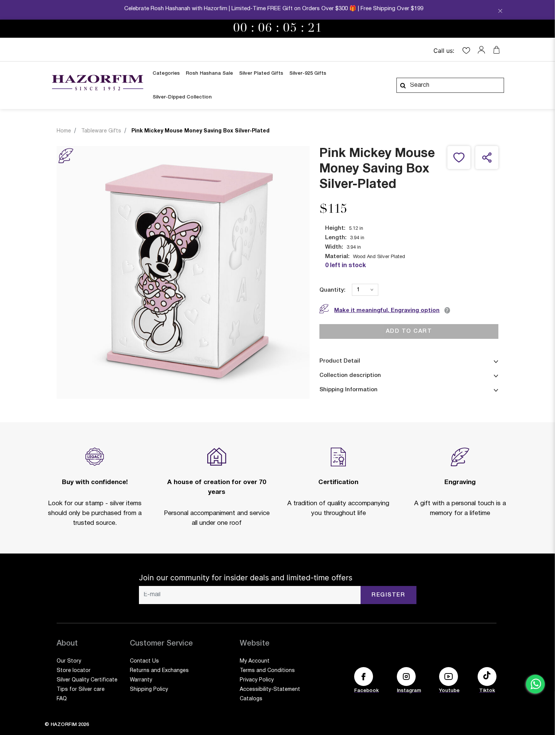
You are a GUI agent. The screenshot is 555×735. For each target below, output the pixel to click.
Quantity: (332, 290)
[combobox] (450, 85)
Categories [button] (166, 73)
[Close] (500, 12)
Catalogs (251, 699)
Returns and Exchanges (159, 670)
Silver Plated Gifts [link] (261, 73)
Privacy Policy (257, 680)
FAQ (62, 699)
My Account (255, 661)
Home (64, 131)
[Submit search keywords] (402, 85)
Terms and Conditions (267, 670)
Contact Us (144, 661)
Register (388, 595)
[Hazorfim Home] (97, 82)
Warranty (141, 680)
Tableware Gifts (101, 131)
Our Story (69, 661)
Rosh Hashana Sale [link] (209, 73)
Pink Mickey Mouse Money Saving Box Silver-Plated (200, 131)
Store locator (74, 670)
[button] (483, 50)
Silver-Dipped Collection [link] (182, 97)
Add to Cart (409, 331)
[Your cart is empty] (496, 50)
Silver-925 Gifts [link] (307, 73)
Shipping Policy (149, 689)
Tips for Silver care (81, 689)
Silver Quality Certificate (87, 680)
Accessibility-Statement (270, 689)
